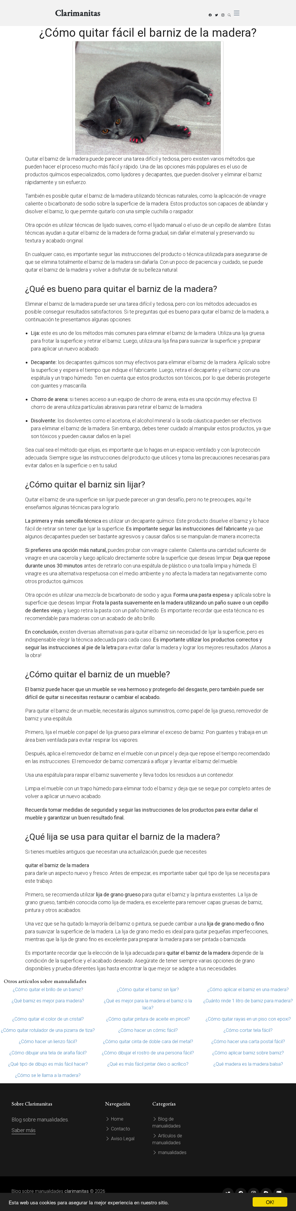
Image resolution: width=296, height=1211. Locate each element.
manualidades (171, 1152)
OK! (270, 1202)
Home (116, 1119)
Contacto (120, 1129)
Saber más (24, 1130)
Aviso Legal (122, 1138)
